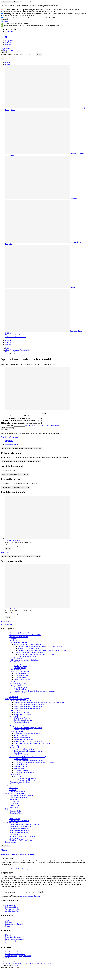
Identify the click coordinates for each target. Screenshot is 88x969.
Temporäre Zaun (15, 695)
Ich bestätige (5, 22)
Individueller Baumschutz (22, 712)
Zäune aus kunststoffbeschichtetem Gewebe (28, 751)
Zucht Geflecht (14, 685)
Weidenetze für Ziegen (21, 722)
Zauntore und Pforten (21, 770)
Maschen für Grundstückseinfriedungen (15, 869)
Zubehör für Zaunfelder (22, 679)
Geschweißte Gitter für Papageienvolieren (28, 728)
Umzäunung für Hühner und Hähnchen (27, 733)
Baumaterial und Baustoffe (14, 924)
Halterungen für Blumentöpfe (19, 832)
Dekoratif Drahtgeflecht (17, 693)
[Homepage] (7, 50)
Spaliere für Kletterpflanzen (18, 828)
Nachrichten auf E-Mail (9, 892)
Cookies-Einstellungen (43, 963)
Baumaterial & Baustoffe (13, 794)
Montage (8, 958)
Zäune (7, 920)
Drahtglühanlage (10, 941)
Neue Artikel (5, 846)
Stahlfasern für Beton (16, 801)
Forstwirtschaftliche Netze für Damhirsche (28, 706)
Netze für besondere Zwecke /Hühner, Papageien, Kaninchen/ (35, 691)
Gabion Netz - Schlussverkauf (15, 337)
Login (40, 892)
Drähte (7, 809)
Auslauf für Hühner (20, 735)
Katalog (8, 333)
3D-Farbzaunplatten (20, 677)
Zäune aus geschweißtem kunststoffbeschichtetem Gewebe (34, 763)
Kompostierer (14, 834)
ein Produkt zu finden (8, 54)
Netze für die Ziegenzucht (22, 737)
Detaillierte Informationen (9, 437)
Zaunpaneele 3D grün (21, 675)
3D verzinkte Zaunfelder (22, 673)
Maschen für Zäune (16, 710)
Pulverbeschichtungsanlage (14, 939)
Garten (7, 926)
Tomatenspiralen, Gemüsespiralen (20, 826)
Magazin (5, 850)
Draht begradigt (14, 819)
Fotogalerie (9, 41)
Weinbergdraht (14, 815)
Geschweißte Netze (20, 687)
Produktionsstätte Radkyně (14, 952)
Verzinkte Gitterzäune (21, 759)
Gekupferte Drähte (15, 813)
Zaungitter (12, 639)
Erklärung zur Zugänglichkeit (11, 963)
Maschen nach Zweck (12, 335)
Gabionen (8, 786)
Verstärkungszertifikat (12, 909)
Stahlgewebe (13, 803)
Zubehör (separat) (20, 668)
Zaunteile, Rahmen (20, 764)
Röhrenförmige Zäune (21, 766)
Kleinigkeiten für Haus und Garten (21, 840)
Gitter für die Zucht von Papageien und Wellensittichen (32, 743)
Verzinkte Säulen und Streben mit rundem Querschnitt (36, 654)
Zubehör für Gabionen (17, 792)
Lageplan (25, 963)
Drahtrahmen (13, 641)
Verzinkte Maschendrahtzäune (24, 749)
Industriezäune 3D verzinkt (27, 780)
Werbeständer (14, 838)
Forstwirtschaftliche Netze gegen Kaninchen (29, 704)
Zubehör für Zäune (15, 670)
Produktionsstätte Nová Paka (15, 954)
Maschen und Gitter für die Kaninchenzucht (28, 741)
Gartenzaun (13, 747)
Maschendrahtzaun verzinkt (18, 637)
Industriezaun (14, 774)
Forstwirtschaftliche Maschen (19, 701)
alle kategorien (6, 624)
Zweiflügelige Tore (20, 666)
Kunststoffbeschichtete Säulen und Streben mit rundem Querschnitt (40, 646)
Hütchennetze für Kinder (22, 724)
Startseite (8, 62)
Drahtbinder (13, 799)
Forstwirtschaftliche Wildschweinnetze (27, 708)
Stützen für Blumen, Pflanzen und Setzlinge (24, 824)
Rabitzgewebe (14, 805)
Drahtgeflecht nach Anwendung (16, 699)
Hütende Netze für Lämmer (23, 720)
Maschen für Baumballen (22, 714)
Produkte (8, 64)
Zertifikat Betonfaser (12, 911)
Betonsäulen (18, 658)
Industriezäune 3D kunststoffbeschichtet (31, 778)
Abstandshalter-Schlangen (18, 797)
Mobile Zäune (14, 745)
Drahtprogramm (10, 842)
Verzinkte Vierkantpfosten (27, 656)
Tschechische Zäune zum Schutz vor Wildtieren (18, 854)
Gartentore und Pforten (21, 755)
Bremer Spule (14, 817)
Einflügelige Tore (20, 664)
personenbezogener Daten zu (30, 896)
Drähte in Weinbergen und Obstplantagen (23, 836)
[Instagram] (6, 37)
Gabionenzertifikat (11, 907)
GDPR (32, 963)
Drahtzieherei (9, 943)
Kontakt (8, 44)
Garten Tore (13, 662)
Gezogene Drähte (15, 811)
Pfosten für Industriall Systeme (28, 648)
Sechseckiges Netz (20, 689)
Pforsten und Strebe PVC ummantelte (27, 644)
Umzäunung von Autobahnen (19, 782)
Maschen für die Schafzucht (23, 739)
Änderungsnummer (7, 425)
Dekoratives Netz (15, 784)
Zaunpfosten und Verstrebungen (24, 772)
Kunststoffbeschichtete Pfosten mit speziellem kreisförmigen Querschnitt (42, 650)
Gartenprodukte (10, 823)
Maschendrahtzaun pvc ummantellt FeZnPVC (25, 635)
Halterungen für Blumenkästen (19, 830)
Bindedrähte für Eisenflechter (19, 821)
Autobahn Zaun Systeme (17, 683)
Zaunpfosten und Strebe (17, 642)
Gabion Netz (13, 788)
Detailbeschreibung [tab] (11, 444)
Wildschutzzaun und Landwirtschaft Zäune (24, 660)
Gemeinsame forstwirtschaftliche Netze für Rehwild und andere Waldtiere (39, 702)
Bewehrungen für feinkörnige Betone (22, 795)
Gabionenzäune (19, 768)
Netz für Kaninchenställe (22, 730)
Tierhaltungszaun (15, 732)
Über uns (8, 42)
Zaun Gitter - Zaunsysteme (18, 672)
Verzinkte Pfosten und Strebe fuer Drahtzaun (29, 652)
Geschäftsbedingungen (13, 937)
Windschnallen (14, 807)
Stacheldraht (13, 697)
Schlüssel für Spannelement (14, 540)
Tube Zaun (13, 681)
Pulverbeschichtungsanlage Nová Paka (18, 956)
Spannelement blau (11, 609)
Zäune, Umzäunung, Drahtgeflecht (17, 633)
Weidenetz (13, 716)
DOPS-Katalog (10, 905)
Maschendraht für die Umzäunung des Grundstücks (27, 757)
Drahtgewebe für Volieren (18, 726)
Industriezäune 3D (20, 776)
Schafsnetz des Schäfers (22, 718)
